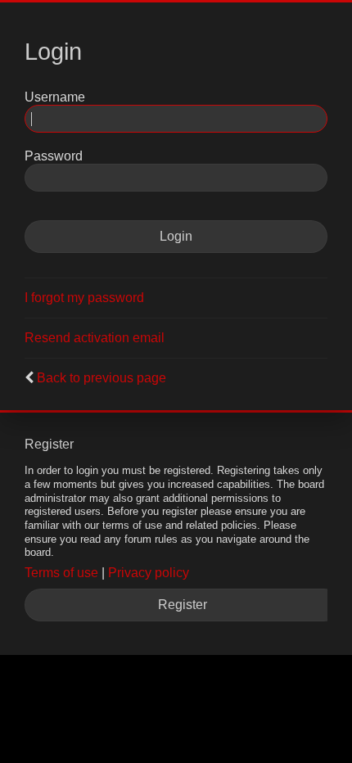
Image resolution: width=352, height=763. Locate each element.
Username (55, 97)
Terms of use (61, 573)
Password (54, 156)
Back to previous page (101, 378)
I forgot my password (84, 298)
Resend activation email (95, 338)
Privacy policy (148, 573)
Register (182, 605)
